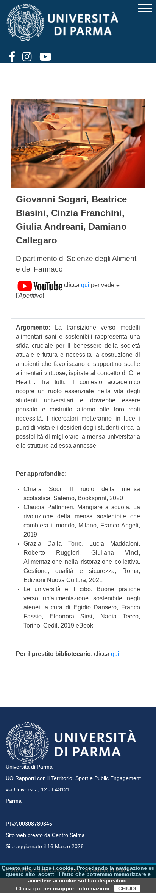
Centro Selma (68, 835)
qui (85, 285)
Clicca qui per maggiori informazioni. (63, 888)
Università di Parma (29, 767)
